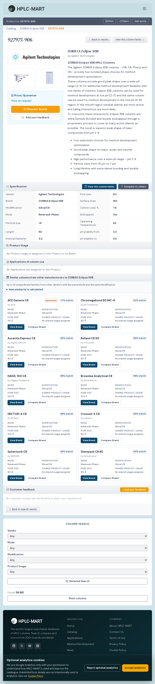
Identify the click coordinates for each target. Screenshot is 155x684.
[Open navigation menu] (144, 9)
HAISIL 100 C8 (17, 376)
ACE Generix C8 (18, 300)
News (70, 650)
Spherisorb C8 (17, 451)
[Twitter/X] (22, 646)
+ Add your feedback (134, 489)
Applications (75, 638)
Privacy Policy (117, 644)
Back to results (100, 39)
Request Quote (37, 109)
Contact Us (116, 632)
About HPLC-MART (120, 625)
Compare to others (135, 186)
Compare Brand (37, 327)
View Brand (16, 327)
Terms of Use (117, 638)
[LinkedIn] (14, 646)
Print (110, 21)
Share (125, 21)
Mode (11, 542)
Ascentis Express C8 (21, 338)
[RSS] (37, 646)
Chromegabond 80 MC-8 (98, 300)
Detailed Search (79, 581)
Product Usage (17, 566)
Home (70, 625)
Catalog (11, 28)
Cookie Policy (117, 650)
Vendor (12, 530)
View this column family (128, 39)
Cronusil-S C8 (90, 414)
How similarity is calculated (26, 289)
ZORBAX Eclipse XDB (32, 28)
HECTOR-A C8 (17, 414)
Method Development (80, 644)
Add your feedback (37, 117)
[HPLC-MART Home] (27, 9)
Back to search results (24, 509)
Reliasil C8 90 (90, 338)
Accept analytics (135, 667)
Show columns (77, 598)
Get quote (140, 21)
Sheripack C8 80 (92, 451)
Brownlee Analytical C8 (96, 376)
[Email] (29, 646)
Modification (15, 554)
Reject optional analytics (102, 667)
